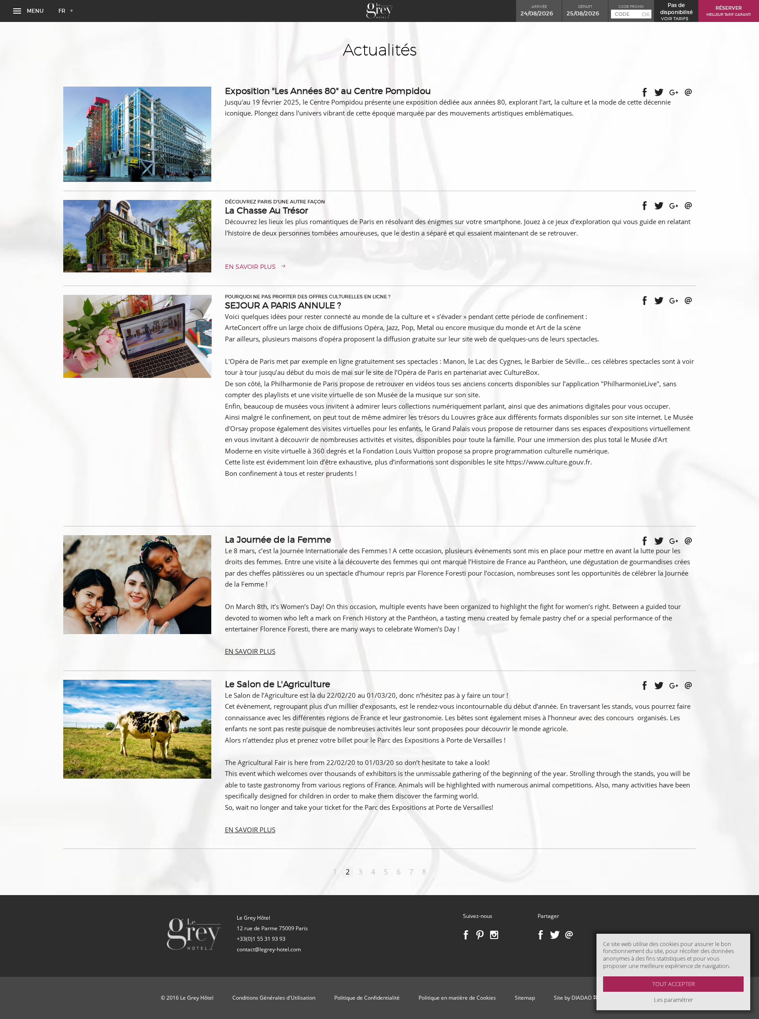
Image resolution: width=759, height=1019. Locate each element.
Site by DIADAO (573, 997)
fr (61, 10)
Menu (34, 10)
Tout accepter (673, 984)
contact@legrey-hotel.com (269, 949)
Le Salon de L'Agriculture (277, 684)
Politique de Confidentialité (367, 997)
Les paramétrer (673, 1000)
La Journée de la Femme (278, 539)
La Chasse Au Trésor (266, 210)
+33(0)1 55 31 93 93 (261, 939)
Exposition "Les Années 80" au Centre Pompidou (328, 91)
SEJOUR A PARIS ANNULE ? (283, 305)
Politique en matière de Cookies (457, 997)
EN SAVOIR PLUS (250, 266)
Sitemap (525, 997)
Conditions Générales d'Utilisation (273, 997)
